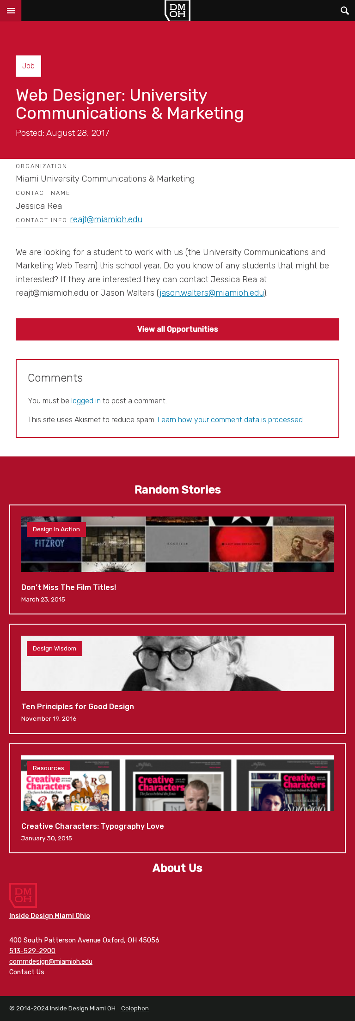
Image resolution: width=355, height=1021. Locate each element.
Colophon (135, 1008)
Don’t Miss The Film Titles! (177, 559)
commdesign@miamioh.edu (50, 962)
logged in (86, 400)
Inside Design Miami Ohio (49, 916)
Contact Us (26, 972)
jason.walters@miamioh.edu (211, 293)
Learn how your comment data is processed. (231, 419)
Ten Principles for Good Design (177, 679)
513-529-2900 (32, 951)
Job (28, 65)
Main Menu (10, 10)
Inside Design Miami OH (177, 10)
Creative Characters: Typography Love (177, 798)
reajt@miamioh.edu (106, 219)
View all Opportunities (177, 329)
